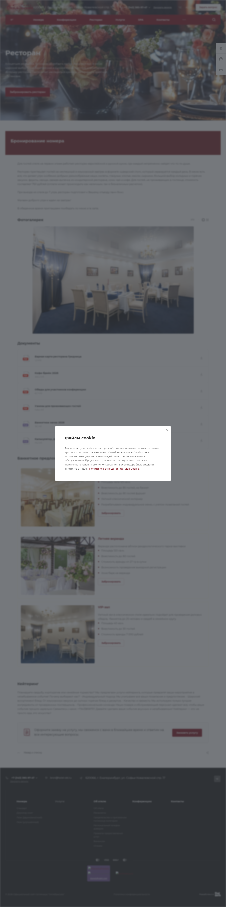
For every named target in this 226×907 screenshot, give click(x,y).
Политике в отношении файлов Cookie (114, 468)
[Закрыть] (167, 430)
